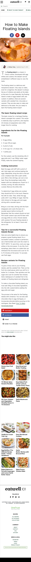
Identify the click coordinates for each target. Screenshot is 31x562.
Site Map (15, 532)
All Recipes (15, 516)
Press (15, 541)
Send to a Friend (10, 324)
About (15, 527)
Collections (15, 520)
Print (6, 319)
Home (3, 10)
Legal (15, 543)
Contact (15, 529)
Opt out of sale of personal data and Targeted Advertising (15, 547)
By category (15, 518)
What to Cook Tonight (15, 10)
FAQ (15, 531)
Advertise (15, 539)
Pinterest (8, 310)
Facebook (8, 315)
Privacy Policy (15, 545)
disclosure (10, 332)
